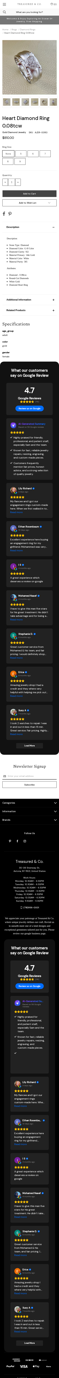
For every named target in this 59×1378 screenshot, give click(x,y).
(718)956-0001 (31, 907)
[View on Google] (13, 490)
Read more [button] (16, 512)
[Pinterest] (9, 214)
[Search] (3, 12)
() (55, 4)
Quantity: (7, 175)
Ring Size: (7, 147)
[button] (29, 227)
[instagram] (24, 841)
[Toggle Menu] (4, 4)
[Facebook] (4, 214)
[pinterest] (10, 841)
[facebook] (17, 841)
